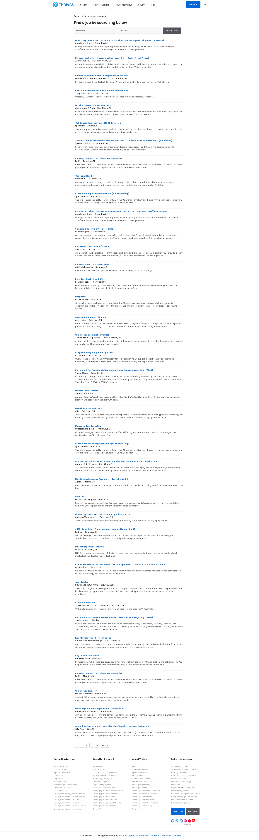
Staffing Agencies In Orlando (105, 800)
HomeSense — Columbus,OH (129, 660)
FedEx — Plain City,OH (129, 678)
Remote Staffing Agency (181, 803)
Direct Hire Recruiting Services (105, 772)
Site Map (177, 835)
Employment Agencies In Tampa (67, 809)
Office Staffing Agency (102, 781)
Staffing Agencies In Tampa (104, 806)
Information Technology (181, 781)
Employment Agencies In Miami (67, 800)
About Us (141, 5)
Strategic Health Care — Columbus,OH (126, 431)
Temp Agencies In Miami (142, 797)
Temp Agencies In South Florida (145, 803)
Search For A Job (61, 766)
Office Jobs (58, 775)
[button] (205, 4)
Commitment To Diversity (142, 778)
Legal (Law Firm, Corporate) (182, 787)
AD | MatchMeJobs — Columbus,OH (113, 267)
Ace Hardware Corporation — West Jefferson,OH (129, 339)
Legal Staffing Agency (102, 785)
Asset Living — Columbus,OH (128, 322)
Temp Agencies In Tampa (143, 806)
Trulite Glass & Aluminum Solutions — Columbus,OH (115, 605)
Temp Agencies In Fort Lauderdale (146, 791)
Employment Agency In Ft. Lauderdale (69, 794)
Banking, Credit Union (180, 772)
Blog (153, 5)
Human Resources (179, 778)
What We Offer (99, 769)
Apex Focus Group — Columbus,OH (124, 45)
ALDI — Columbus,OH (129, 251)
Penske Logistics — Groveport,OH (126, 233)
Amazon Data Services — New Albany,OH (127, 466)
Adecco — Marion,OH (129, 483)
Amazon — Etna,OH (128, 395)
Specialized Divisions (140, 772)
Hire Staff (193, 4)
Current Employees (125, 5)
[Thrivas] (62, 4)
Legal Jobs (58, 778)
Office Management (179, 791)
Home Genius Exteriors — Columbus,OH (128, 713)
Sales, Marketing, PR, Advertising (184, 797)
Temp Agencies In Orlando (143, 800)
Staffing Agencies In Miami (104, 797)
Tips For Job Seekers (62, 772)
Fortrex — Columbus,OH (124, 534)
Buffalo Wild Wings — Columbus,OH (127, 501)
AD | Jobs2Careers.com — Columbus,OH (121, 517)
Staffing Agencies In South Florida (107, 803)
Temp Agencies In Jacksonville (145, 794)
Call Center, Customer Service (183, 775)
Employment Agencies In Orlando (67, 803)
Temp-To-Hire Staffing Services (106, 775)
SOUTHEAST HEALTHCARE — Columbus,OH (129, 588)
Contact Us (97, 809)
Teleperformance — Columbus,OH (115, 93)
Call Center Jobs (61, 791)
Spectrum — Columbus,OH (128, 127)
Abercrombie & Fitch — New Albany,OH (129, 62)
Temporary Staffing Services (104, 778)
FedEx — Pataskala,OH (129, 163)
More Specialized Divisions (104, 787)
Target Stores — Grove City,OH (129, 376)
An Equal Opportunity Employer (134, 835)
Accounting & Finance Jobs (65, 785)
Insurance (175, 785)
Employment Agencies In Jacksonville (69, 797)
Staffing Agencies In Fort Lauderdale (108, 791)
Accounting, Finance (179, 766)
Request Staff (98, 766)
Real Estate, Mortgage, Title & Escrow (186, 794)
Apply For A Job (60, 769)
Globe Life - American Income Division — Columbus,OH (122, 78)
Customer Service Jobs (63, 787)
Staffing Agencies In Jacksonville (106, 794)
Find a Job (178, 811)
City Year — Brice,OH (128, 731)
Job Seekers (82, 5)
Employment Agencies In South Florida (70, 806)
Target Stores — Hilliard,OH (129, 623)
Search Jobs (172, 30)
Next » (105, 745)
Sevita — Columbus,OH (126, 551)
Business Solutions (101, 5)
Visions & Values (139, 775)
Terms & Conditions (161, 835)
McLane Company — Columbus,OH (127, 695)
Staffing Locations (139, 787)
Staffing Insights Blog (141, 785)
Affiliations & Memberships (143, 781)
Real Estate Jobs (60, 781)
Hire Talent (192, 811)
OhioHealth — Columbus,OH (126, 302)
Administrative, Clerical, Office (183, 769)
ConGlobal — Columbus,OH (124, 180)
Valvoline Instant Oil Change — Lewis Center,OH (129, 642)
